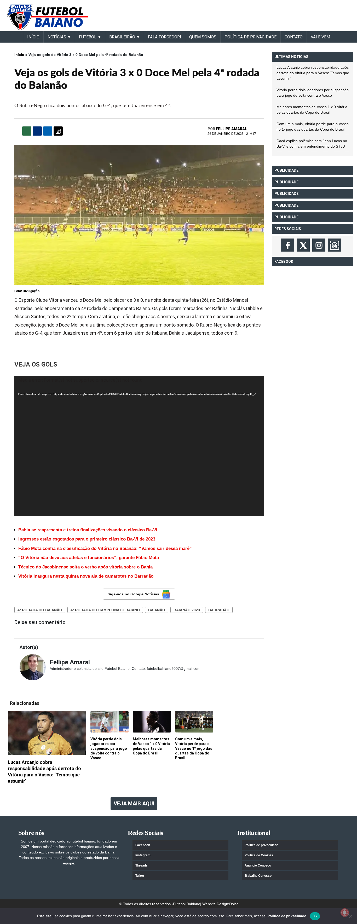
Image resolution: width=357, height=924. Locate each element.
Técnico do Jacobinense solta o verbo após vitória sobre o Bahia (85, 567)
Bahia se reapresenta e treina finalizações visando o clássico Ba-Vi (87, 529)
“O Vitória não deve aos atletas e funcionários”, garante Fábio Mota (88, 557)
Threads (141, 865)
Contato (294, 36)
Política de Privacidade (250, 36)
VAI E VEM (320, 36)
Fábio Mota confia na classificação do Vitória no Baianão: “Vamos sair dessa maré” (105, 548)
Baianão (156, 610)
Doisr (233, 904)
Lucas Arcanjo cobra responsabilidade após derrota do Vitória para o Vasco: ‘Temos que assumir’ (313, 72)
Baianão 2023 (187, 610)
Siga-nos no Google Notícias (133, 594)
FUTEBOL (87, 36)
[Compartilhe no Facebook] (37, 131)
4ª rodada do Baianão (40, 610)
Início (19, 55)
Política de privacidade (261, 845)
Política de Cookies (259, 855)
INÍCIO (33, 36)
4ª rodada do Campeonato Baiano (105, 610)
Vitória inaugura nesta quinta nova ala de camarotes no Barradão (85, 576)
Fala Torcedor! (164, 36)
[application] (139, 446)
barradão (218, 610)
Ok (315, 916)
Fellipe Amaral (231, 129)
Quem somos (202, 36)
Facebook (142, 845)
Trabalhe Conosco (258, 875)
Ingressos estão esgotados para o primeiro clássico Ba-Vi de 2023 (86, 539)
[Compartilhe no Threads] (58, 131)
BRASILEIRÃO (122, 36)
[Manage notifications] (345, 912)
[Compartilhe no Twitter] (47, 131)
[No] (350, 916)
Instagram (143, 855)
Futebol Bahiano (186, 904)
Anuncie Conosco (258, 865)
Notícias (57, 36)
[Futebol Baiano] (47, 17)
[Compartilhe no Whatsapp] (26, 131)
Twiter (139, 875)
